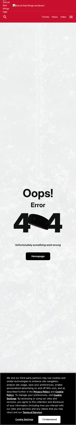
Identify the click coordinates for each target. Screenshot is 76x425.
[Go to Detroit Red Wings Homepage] (29, 5)
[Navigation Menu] (71, 17)
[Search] (5, 17)
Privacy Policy (42, 391)
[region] (38, 399)
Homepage (38, 256)
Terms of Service (32, 412)
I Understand (49, 419)
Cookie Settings (24, 419)
